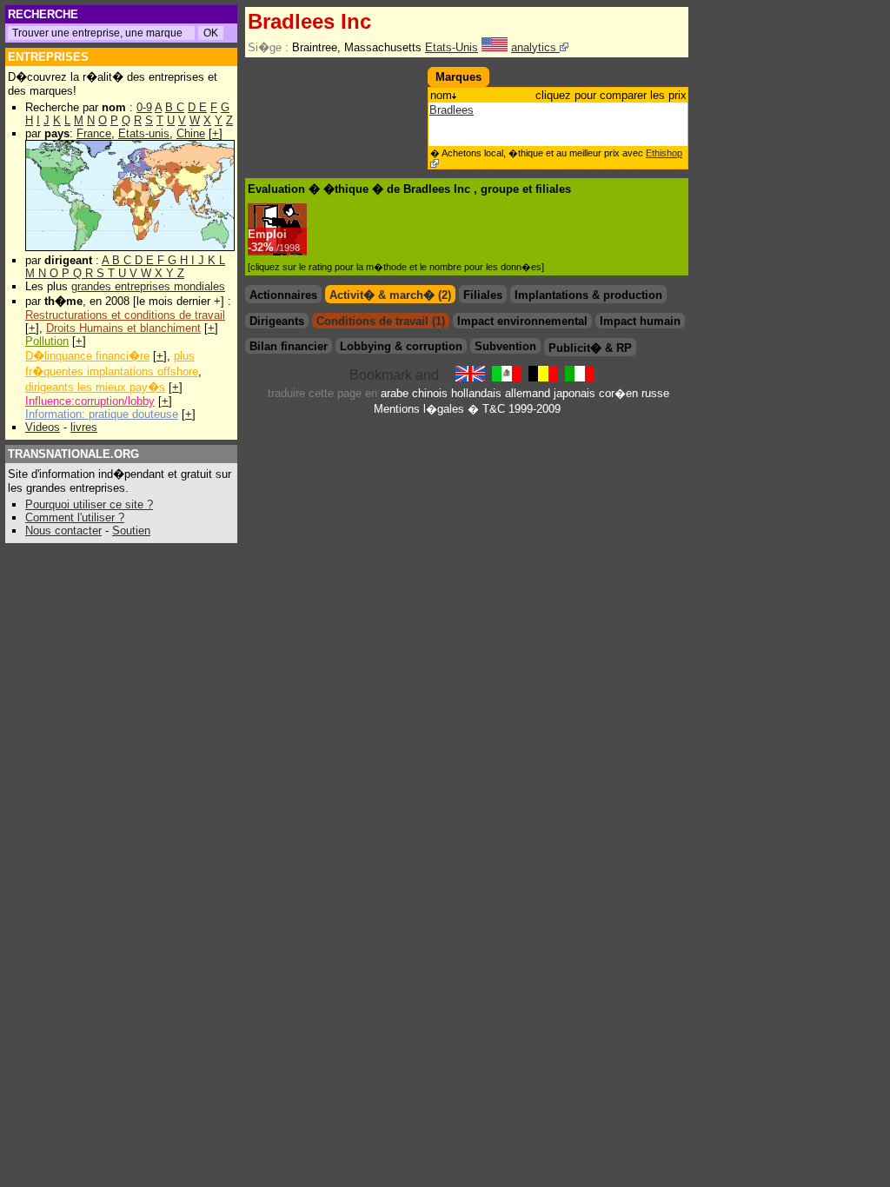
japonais (574, 393)
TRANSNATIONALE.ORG (73, 454)
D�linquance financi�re (87, 355)
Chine (190, 133)
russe (655, 393)
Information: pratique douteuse (101, 414)
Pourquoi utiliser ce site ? (89, 504)
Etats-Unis (451, 47)
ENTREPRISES (48, 56)
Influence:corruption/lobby (90, 401)
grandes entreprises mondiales (148, 286)
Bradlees (451, 109)
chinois (430, 393)
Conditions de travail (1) (380, 321)
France (93, 133)
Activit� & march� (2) (390, 295)
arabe (394, 393)
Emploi (267, 234)
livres (83, 427)
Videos (42, 427)
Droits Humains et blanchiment (123, 328)
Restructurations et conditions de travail (125, 315)
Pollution (47, 341)
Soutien (131, 530)
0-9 (144, 107)
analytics (535, 47)
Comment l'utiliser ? (74, 517)
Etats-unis (143, 133)
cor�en (618, 393)
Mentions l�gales (419, 408)
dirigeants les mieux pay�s (95, 387)
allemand (527, 393)
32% (275, 247)
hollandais (476, 393)
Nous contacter (63, 530)
